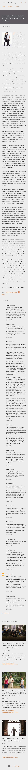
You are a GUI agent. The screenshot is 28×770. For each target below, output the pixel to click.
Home (3, 6)
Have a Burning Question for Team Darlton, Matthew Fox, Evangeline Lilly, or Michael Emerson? (13, 645)
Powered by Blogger (15, 766)
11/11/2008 (9, 591)
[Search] (22, 2)
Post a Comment (6, 613)
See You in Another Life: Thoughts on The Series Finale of (13, 739)
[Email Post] (19, 292)
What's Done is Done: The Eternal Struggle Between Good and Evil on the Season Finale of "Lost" (14, 693)
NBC (11, 292)
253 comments (10, 663)
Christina (8, 574)
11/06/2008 (9, 319)
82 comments (10, 756)
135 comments (10, 710)
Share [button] (3, 294)
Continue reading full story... (10, 664)
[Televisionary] (9, 2)
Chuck (7, 292)
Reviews (10, 6)
